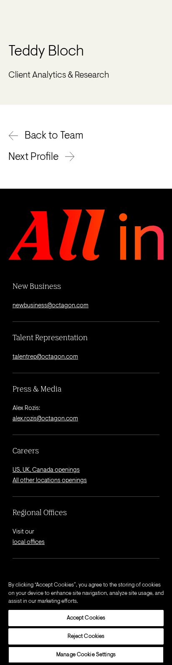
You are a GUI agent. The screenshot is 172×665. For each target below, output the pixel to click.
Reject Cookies (86, 636)
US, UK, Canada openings (46, 470)
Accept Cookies (86, 618)
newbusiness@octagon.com (51, 306)
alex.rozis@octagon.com (45, 419)
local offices (29, 542)
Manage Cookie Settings (86, 654)
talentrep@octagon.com (45, 357)
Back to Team (54, 136)
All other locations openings (50, 481)
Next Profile (33, 157)
